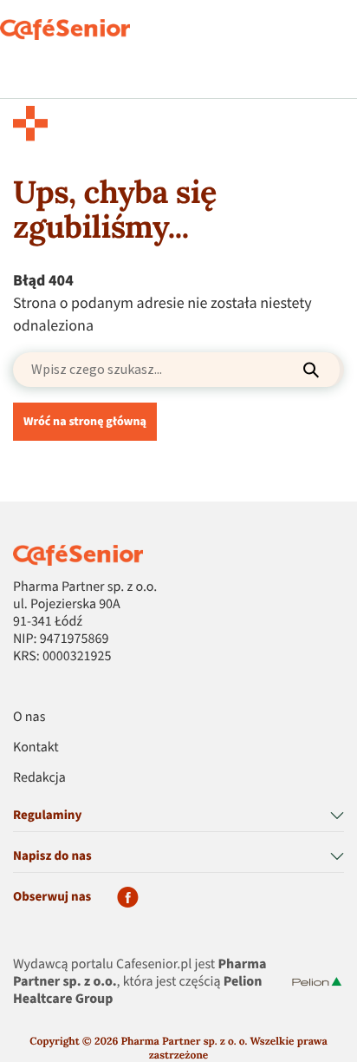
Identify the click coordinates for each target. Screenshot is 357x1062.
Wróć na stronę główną (84, 421)
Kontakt (36, 748)
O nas (29, 717)
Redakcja (39, 778)
